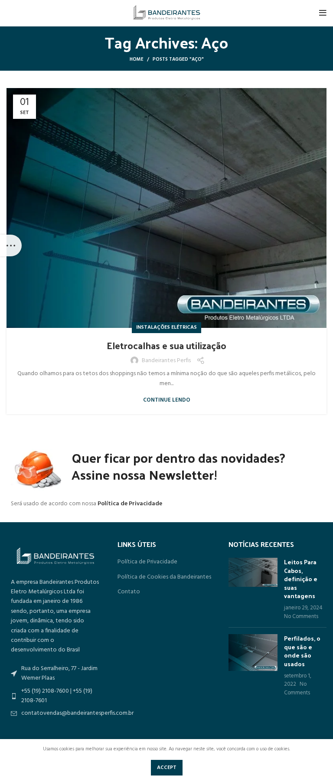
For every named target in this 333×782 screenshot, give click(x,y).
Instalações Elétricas (166, 327)
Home (137, 59)
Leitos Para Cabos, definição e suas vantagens (300, 578)
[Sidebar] (11, 245)
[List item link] (55, 713)
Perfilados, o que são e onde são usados (302, 651)
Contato (129, 592)
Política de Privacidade (130, 504)
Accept (166, 767)
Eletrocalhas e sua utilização (166, 345)
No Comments (301, 616)
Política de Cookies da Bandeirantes (164, 577)
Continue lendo (166, 400)
